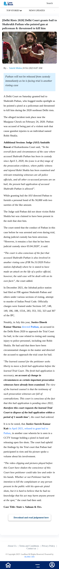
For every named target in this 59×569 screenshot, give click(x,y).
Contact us (31, 548)
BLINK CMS (29, 557)
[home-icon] (8, 565)
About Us (12, 546)
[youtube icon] (22, 565)
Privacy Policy (48, 546)
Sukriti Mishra (15, 68)
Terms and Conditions (29, 546)
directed (30, 326)
